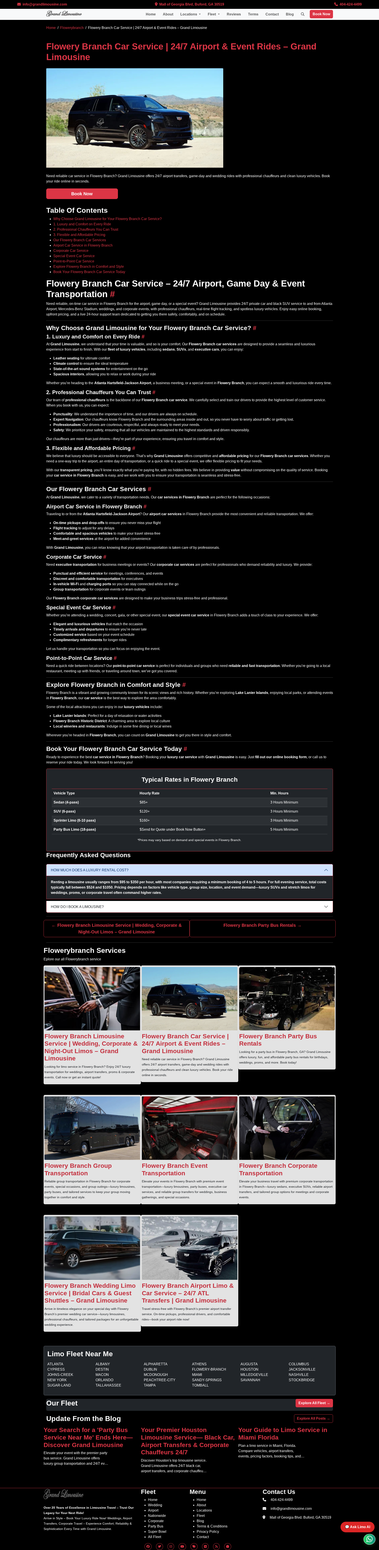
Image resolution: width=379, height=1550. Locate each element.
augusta (249, 1364)
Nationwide (157, 1516)
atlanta (55, 1364)
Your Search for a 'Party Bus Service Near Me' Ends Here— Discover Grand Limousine (88, 1437)
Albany (103, 1364)
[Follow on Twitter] (159, 1546)
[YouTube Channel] (182, 1546)
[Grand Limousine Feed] (205, 1546)
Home (151, 14)
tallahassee (108, 1385)
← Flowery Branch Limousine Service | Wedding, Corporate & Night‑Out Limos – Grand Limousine (117, 928)
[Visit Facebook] (148, 1546)
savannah (250, 1380)
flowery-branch (209, 1369)
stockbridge (302, 1380)
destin (102, 1369)
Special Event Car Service (74, 256)
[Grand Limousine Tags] (194, 1546)
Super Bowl (157, 1531)
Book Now (321, 14)
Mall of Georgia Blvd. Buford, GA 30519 (300, 1517)
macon (102, 1375)
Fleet (201, 1516)
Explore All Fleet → (314, 1403)
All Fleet (154, 1537)
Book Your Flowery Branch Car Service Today (89, 272)
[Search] (302, 14)
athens (199, 1364)
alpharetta (155, 1364)
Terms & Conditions (212, 1526)
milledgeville (254, 1375)
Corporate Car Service (70, 251)
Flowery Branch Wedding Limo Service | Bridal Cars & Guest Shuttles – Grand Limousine (90, 1293)
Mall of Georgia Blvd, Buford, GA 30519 (191, 4)
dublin (150, 1369)
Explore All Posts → (313, 1418)
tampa (150, 1385)
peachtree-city (159, 1380)
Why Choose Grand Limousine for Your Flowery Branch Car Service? (107, 219)
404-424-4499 (350, 4)
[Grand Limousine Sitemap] (216, 1546)
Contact (272, 14)
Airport (153, 1510)
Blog (290, 14)
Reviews (234, 14)
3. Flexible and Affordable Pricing (79, 235)
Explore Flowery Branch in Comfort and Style (88, 266)
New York (57, 1380)
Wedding (155, 1505)
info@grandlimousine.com (44, 4)
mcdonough (156, 1375)
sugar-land (59, 1385)
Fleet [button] (212, 14)
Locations (204, 1510)
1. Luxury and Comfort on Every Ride (82, 224)
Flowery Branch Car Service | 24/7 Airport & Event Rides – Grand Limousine (185, 1043)
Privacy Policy (208, 1531)
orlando (104, 1380)
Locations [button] (189, 14)
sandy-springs (207, 1380)
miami (197, 1375)
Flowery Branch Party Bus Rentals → (262, 925)
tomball (200, 1385)
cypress (56, 1369)
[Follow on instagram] (170, 1546)
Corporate (156, 1521)
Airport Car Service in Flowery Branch (83, 245)
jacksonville (302, 1369)
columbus (299, 1364)
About (168, 14)
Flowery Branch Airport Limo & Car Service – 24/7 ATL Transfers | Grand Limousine (188, 1293)
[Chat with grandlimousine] (369, 1539)
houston (249, 1369)
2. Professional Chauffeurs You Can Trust (85, 229)
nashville (299, 1375)
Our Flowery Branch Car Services (79, 240)
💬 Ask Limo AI (357, 1527)
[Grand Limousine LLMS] (227, 1546)
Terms (253, 14)
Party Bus (155, 1526)
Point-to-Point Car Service (73, 261)
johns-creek (60, 1375)
